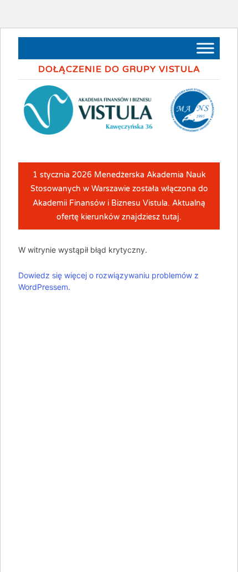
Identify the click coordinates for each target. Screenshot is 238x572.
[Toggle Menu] (205, 48)
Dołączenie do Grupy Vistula (119, 69)
